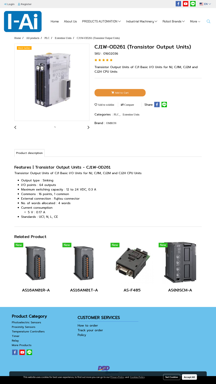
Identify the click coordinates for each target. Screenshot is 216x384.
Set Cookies (171, 376)
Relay (15, 341)
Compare (129, 104)
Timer (15, 336)
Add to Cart (121, 93)
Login (11, 4)
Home (55, 21)
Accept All (189, 376)
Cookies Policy (137, 376)
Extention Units (131, 114)
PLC (116, 114)
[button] (208, 21)
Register (26, 4)
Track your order (90, 330)
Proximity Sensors (23, 327)
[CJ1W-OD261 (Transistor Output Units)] (52, 82)
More (194, 21)
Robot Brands (172, 21)
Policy (82, 335)
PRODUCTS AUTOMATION (100, 21)
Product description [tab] (29, 153)
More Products (21, 345)
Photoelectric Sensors (26, 322)
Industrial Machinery (140, 21)
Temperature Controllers (28, 332)
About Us (70, 21)
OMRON (111, 123)
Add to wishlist (105, 104)
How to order (88, 325)
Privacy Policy (117, 376)
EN (206, 4)
